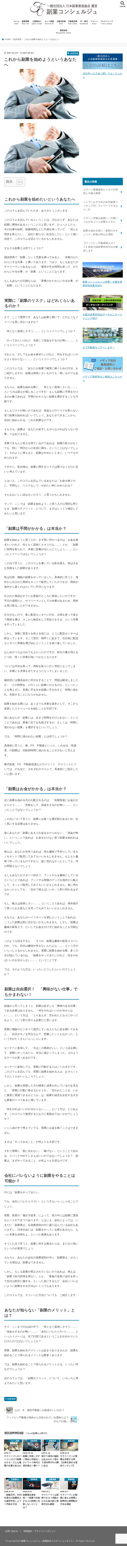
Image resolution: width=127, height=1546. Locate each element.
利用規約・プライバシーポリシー (39, 1531)
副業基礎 (25, 22)
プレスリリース (106, 22)
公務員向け (37, 22)
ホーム (16, 22)
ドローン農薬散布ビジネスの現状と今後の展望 (100, 191)
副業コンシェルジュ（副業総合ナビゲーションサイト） (48, 1541)
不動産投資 (72, 22)
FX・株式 (84, 22)
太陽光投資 (61, 22)
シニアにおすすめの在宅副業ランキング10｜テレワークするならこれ (100, 206)
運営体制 (63, 31)
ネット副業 (49, 22)
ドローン (94, 22)
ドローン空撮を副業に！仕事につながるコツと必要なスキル (100, 220)
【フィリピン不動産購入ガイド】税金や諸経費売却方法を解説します (100, 247)
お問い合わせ (11, 1531)
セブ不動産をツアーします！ (99, 347)
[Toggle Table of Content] (18, 182)
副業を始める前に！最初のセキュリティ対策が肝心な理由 (100, 232)
